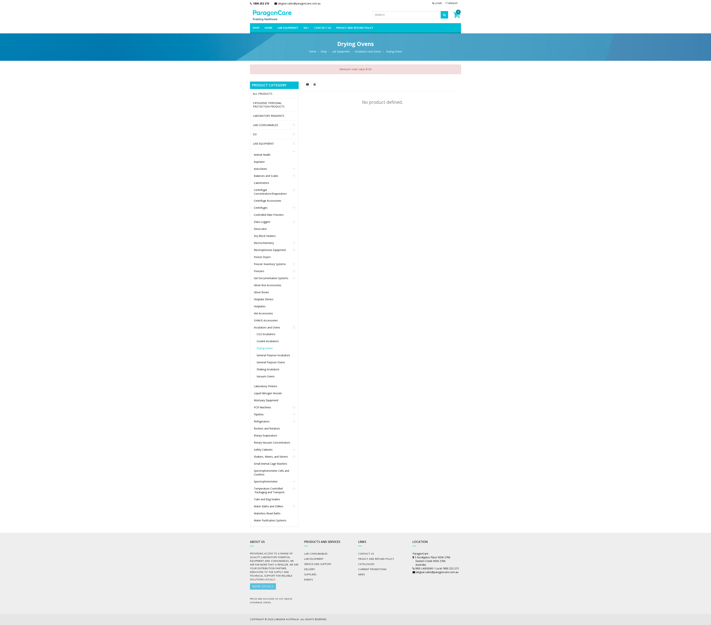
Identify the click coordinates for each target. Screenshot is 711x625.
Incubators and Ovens (368, 51)
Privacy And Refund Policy (376, 558)
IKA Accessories (263, 313)
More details (262, 586)
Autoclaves (260, 169)
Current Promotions (372, 569)
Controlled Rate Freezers (269, 214)
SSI (255, 134)
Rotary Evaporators (265, 435)
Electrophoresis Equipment (270, 250)
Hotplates (260, 306)
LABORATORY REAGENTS (268, 116)
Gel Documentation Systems (271, 278)
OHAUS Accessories (266, 320)
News (361, 574)
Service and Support (317, 564)
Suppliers (310, 574)
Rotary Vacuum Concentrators (272, 442)
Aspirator (259, 161)
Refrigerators (262, 421)
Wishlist (453, 3)
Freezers (259, 271)
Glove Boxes (261, 292)
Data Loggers (262, 222)
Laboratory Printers (265, 386)
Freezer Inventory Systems (270, 264)
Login (438, 3)
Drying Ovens (394, 51)
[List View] (314, 84)
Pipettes (259, 414)
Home (312, 51)
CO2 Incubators (266, 334)
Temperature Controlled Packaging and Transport (269, 490)
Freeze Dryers (262, 257)
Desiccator (260, 229)
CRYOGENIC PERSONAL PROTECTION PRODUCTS (268, 104)
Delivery (309, 569)
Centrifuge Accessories (267, 200)
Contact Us (366, 553)
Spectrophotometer (266, 481)
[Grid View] (307, 84)
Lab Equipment (341, 51)
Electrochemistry (264, 243)
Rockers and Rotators (267, 428)
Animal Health (262, 154)
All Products (262, 93)
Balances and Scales (266, 176)
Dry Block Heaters (265, 236)
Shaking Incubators (268, 369)
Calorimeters (261, 183)
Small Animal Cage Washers (270, 463)
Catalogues (366, 564)
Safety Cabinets (263, 449)
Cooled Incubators (268, 341)
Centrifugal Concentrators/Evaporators (270, 191)
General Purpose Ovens (271, 362)
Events (308, 579)
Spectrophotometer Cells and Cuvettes (271, 472)
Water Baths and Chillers (268, 506)
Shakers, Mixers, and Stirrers (271, 456)
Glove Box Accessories (267, 285)
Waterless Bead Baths (267, 513)
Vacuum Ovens (266, 376)
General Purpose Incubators (273, 355)
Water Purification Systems (270, 520)
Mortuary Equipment (266, 400)
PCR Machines (262, 407)
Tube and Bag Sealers (267, 499)
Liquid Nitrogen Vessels (268, 393)
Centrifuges (261, 207)
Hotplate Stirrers (263, 299)
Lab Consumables (265, 125)
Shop (324, 51)
